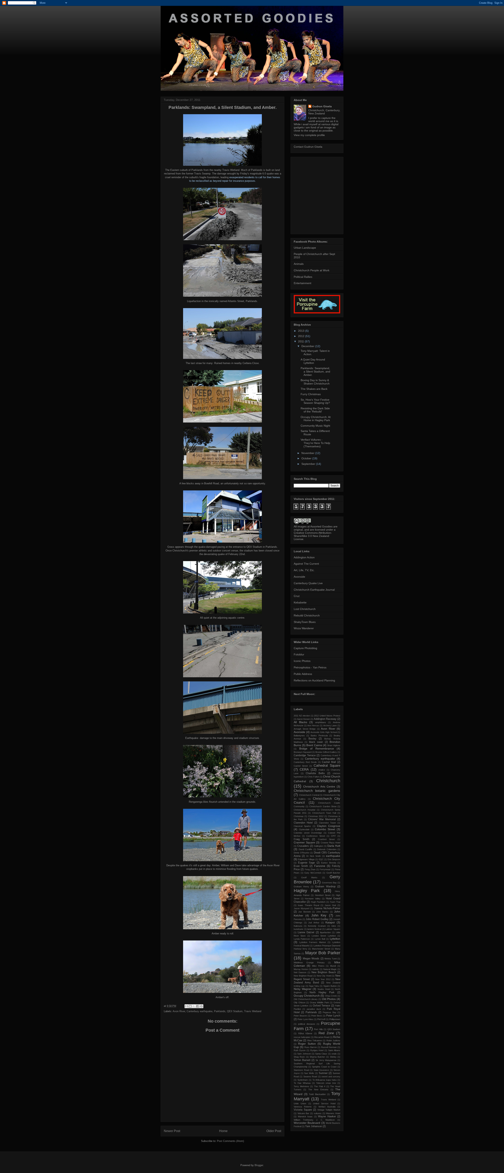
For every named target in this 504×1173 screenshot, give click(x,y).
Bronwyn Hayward (302, 752)
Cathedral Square (327, 765)
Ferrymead (325, 869)
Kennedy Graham (317, 926)
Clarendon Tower (327, 823)
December (308, 346)
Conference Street (315, 836)
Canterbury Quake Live (308, 583)
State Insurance (321, 1070)
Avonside (299, 576)
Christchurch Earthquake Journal (314, 589)
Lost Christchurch (305, 609)
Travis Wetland (252, 1011)
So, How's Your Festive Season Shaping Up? (315, 401)
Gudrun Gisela (322, 106)
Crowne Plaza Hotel (330, 842)
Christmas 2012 (315, 816)
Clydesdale (304, 829)
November (308, 453)
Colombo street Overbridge (308, 833)
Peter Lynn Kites (305, 1019)
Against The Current (306, 563)
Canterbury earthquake (199, 1011)
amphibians (320, 722)
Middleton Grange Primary (309, 962)
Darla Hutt (333, 845)
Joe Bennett (304, 912)
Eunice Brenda (328, 863)
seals (334, 1054)
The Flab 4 (319, 1086)
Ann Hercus (313, 725)
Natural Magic (330, 969)
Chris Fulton (313, 777)
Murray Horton (301, 969)
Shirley (333, 1057)
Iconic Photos (302, 660)
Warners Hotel (333, 1113)
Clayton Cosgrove (328, 825)
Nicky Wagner (302, 988)
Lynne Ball (320, 939)
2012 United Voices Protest (327, 715)
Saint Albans (334, 1050)
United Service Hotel (324, 1103)
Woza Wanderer (304, 628)
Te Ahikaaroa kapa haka (324, 1080)
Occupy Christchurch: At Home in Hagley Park (316, 418)
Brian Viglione (333, 745)
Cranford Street (326, 839)
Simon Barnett (302, 1060)
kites (334, 926)
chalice (321, 770)
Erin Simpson (334, 859)
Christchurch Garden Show (322, 806)
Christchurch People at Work (311, 270)
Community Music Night (315, 425)
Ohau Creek (331, 996)
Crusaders (303, 846)
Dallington (318, 846)
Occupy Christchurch (307, 995)
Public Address (303, 673)
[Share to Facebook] (198, 1006)
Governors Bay (329, 882)
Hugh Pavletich (318, 902)
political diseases (306, 1024)
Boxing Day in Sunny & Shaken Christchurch (315, 382)
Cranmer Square (304, 842)
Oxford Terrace (321, 1005)
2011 (301, 341)
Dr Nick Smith (313, 856)
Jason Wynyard (301, 908)
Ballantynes (299, 735)
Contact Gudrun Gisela (308, 146)
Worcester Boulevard (307, 1122)
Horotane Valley (313, 898)
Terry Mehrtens (301, 1086)
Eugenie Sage (306, 862)
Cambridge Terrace (305, 755)
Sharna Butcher (317, 1057)
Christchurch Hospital (304, 810)
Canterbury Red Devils (305, 762)
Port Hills (318, 1029)
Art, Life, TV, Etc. (304, 570)
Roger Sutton (307, 1043)
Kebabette (300, 602)
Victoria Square (303, 1109)
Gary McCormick (312, 873)
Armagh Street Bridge (305, 729)
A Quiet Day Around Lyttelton (313, 361)
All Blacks (300, 722)
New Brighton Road (303, 976)
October (306, 458)
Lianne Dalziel (306, 932)
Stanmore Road (301, 1070)
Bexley (312, 738)
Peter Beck (316, 1016)
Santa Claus (321, 1054)
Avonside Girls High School (323, 732)
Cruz (297, 596)
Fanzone (319, 865)
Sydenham (302, 1080)
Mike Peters (318, 966)
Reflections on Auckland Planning (314, 680)
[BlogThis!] (190, 1006)
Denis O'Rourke (301, 852)
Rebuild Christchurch (307, 615)
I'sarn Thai (335, 902)
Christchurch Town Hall (324, 813)
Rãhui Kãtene (305, 1033)
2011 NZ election (302, 715)
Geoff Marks (309, 877)
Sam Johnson (304, 1054)
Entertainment (302, 283)
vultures (317, 1113)
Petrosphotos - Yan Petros (310, 667)
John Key (318, 915)
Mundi (333, 966)
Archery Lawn (330, 725)
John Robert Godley (317, 919)
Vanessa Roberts (303, 1106)
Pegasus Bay (329, 1012)
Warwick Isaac (305, 1116)
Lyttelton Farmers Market (312, 942)
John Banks (322, 912)
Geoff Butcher (333, 873)
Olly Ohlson (299, 1002)
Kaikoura (298, 926)
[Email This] (186, 1006)
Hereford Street (323, 895)
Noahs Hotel (324, 989)
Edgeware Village (306, 859)
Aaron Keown (303, 719)
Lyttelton (335, 938)
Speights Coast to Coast (324, 1067)
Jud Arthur (313, 922)
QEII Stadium (235, 1011)
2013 (301, 330)
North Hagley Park (321, 992)
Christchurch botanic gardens (317, 791)
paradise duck (314, 1009)
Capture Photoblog (305, 648)
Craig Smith (301, 839)
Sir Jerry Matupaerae (326, 1060)
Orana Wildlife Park (319, 1002)
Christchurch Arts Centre (319, 786)
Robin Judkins (333, 1040)
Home (223, 1131)
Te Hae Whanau (302, 1083)
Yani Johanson (313, 1126)
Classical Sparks (302, 826)
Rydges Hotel (317, 1050)
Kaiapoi (330, 922)
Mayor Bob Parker (322, 952)
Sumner (323, 1073)
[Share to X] (194, 1006)
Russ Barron (310, 1047)
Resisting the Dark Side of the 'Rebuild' (315, 410)
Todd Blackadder (317, 1094)
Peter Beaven (300, 1016)
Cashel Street (301, 766)
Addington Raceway (325, 719)
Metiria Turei (330, 958)
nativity (315, 969)
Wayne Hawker (327, 1116)
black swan (316, 742)
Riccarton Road (321, 1037)
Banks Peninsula (319, 735)
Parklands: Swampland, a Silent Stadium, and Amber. (315, 371)
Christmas (299, 816)
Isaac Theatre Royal (308, 905)
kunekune (298, 929)
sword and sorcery (330, 1076)
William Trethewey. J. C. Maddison (314, 1120)
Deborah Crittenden (326, 849)
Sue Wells (309, 1073)
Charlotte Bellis (315, 773)
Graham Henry (301, 886)
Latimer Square (332, 929)
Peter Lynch (333, 1015)
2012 (301, 336)
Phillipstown (334, 1019)
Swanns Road (310, 1076)
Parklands (219, 1011)
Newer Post (172, 1131)
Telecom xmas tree (326, 1083)
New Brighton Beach (323, 972)
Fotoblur (299, 654)
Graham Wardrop (325, 886)
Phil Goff (321, 1019)
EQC (321, 859)
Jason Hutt (330, 905)
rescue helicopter (302, 1037)
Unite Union (300, 1103)
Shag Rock (299, 1057)
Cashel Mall (329, 762)
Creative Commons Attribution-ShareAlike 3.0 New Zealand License (313, 536)
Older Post (273, 1131)
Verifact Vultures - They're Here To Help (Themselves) (315, 443)
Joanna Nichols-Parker (327, 908)
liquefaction (325, 932)
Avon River (179, 1011)
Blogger (259, 1165)
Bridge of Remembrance (316, 748)
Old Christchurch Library (306, 999)
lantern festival (314, 929)
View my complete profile (309, 135)
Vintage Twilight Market (328, 1110)
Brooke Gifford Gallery (326, 752)
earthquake (333, 855)
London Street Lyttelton (324, 936)
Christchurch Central (309, 795)
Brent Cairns (314, 745)
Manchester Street (321, 949)
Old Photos (329, 999)
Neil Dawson (300, 972)
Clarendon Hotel (303, 822)
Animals (299, 263)
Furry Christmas (311, 394)
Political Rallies (303, 276)
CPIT (333, 836)
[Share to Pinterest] (201, 1006)
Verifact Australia (326, 1106)
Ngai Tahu (314, 986)
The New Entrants (318, 1089)
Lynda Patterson (302, 939)
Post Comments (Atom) (230, 1141)
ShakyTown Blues (305, 622)
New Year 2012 (323, 979)
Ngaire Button (330, 986)
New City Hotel (324, 976)
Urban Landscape (305, 247)
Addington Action (304, 557)
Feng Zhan (310, 869)
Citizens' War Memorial (322, 819)
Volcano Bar (303, 1113)
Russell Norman (329, 1047)
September (308, 463)
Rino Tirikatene (314, 1040)
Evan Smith (301, 866)
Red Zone (326, 1033)
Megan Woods (311, 958)
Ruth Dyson (300, 1050)
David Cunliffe (305, 849)
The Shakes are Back (314, 388)
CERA (304, 769)
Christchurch (328, 780)
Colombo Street (325, 829)
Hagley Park (307, 890)
